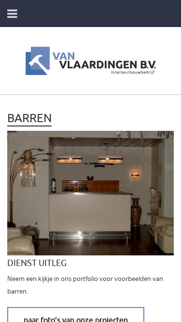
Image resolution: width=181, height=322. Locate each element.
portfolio (85, 279)
